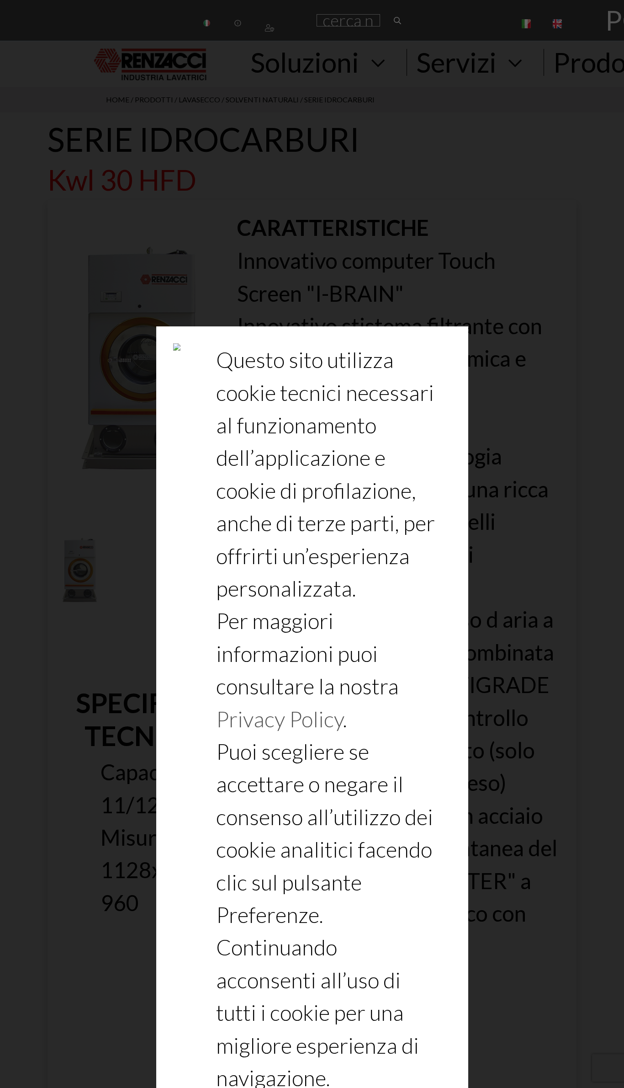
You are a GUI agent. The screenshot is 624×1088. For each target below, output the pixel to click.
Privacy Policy (279, 719)
